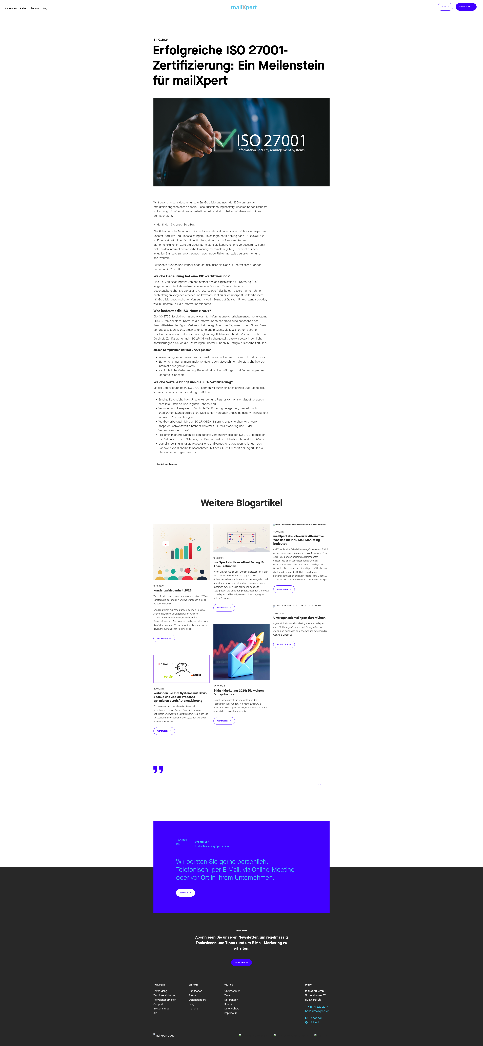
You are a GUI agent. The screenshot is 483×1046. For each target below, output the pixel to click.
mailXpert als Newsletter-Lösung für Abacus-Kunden (239, 564)
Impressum (230, 1013)
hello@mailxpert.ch (317, 1011)
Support (158, 1004)
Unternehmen (232, 991)
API (155, 1013)
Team (227, 995)
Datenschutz (231, 1008)
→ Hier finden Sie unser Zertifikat (174, 225)
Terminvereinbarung (164, 995)
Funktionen (195, 991)
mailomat (194, 1008)
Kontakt (228, 1004)
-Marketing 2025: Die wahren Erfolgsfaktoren (238, 692)
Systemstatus (161, 1008)
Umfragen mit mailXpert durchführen (299, 618)
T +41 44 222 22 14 (317, 1007)
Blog (45, 8)
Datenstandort (197, 1000)
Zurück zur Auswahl (167, 464)
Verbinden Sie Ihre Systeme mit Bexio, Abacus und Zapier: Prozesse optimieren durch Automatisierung (180, 697)
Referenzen (231, 1000)
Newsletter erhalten (164, 1000)
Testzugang (160, 991)
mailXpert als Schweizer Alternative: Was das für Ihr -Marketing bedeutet (299, 540)
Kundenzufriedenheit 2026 (172, 590)
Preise (192, 995)
